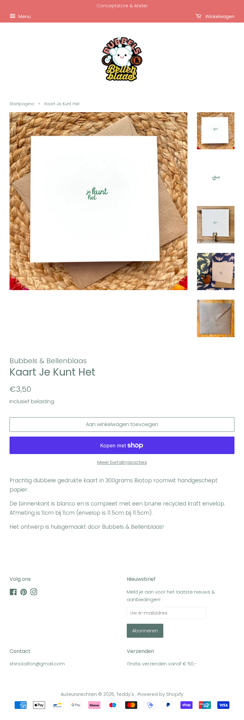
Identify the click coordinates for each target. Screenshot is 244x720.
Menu (24, 16)
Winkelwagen (219, 16)
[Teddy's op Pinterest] (23, 593)
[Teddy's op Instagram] (33, 593)
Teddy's (125, 694)
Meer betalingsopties (122, 462)
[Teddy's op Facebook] (13, 593)
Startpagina (22, 103)
